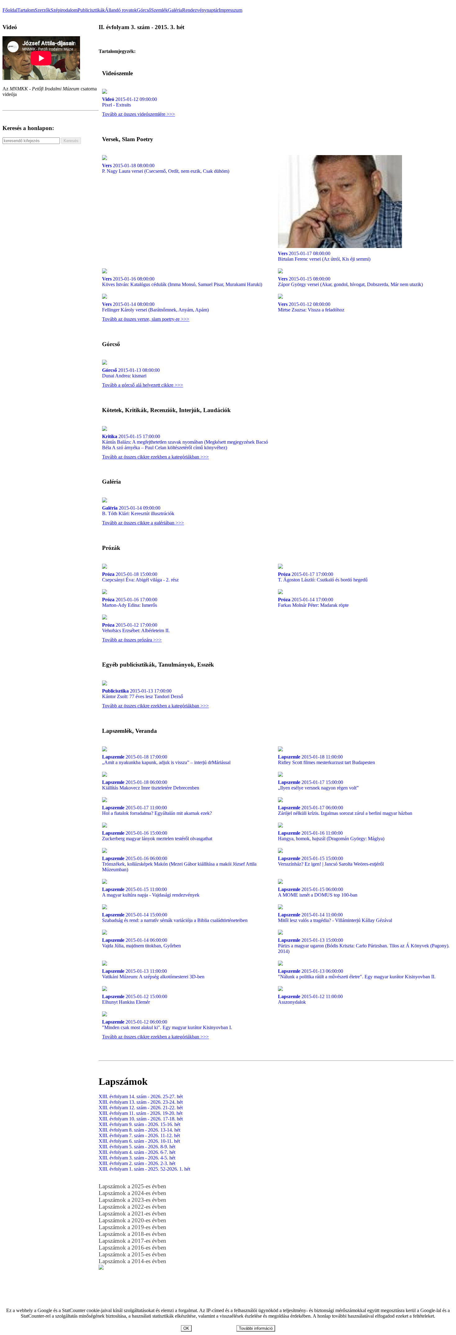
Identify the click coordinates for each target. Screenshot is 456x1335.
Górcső (144, 10)
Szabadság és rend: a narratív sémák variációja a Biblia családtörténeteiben (175, 917)
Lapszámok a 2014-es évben (132, 1261)
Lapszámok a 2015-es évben (132, 1254)
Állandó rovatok (121, 10)
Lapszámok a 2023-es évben (132, 1200)
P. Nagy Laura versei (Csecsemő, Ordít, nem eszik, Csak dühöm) (165, 168)
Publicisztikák (91, 10)
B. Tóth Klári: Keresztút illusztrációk (138, 510)
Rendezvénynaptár (200, 10)
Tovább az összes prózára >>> (132, 639)
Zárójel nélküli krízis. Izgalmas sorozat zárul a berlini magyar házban (345, 810)
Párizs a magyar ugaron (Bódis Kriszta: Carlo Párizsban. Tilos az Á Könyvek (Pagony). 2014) (363, 945)
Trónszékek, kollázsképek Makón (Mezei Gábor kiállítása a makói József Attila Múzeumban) (179, 864)
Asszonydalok (310, 999)
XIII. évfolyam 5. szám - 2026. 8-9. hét (137, 1146)
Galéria (175, 10)
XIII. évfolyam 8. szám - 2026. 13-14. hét (139, 1130)
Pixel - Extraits (129, 102)
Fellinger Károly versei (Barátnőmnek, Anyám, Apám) (155, 307)
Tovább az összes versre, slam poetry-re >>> (145, 319)
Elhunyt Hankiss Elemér (134, 999)
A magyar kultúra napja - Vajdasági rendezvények (150, 892)
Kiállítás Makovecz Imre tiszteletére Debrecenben (150, 785)
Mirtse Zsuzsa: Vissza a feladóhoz (311, 307)
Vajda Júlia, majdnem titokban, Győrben (141, 942)
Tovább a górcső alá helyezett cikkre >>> (142, 385)
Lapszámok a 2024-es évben (132, 1193)
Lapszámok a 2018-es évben (132, 1234)
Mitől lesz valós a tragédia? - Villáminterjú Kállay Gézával (335, 917)
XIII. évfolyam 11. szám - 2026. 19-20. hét (140, 1113)
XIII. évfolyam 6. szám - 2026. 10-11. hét (139, 1141)
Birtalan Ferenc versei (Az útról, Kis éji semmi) (324, 256)
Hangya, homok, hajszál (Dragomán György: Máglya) (331, 835)
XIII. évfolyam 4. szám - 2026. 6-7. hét (137, 1152)
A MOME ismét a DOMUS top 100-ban (317, 892)
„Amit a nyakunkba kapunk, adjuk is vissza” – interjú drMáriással (166, 759)
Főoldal (9, 10)
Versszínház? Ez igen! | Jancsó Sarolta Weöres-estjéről (331, 861)
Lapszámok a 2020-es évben (132, 1220)
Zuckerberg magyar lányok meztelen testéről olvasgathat (157, 835)
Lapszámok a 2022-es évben (132, 1206)
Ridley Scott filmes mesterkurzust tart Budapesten (326, 759)
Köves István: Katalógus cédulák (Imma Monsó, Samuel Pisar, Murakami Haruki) (182, 281)
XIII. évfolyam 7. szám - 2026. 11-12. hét (139, 1135)
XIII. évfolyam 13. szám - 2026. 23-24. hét (141, 1102)
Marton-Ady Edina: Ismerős (129, 602)
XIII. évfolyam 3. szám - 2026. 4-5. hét (137, 1157)
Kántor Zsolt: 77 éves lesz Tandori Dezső (142, 693)
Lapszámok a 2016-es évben (132, 1247)
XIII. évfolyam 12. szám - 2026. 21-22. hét (141, 1107)
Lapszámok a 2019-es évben (132, 1227)
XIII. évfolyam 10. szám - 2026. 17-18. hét (141, 1118)
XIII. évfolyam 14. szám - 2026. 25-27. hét (141, 1096)
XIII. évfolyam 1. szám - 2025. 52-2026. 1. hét (144, 1169)
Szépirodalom (64, 10)
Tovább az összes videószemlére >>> (138, 114)
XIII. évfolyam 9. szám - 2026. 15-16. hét (139, 1124)
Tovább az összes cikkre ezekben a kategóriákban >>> (155, 456)
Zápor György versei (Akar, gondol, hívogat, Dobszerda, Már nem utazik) (350, 281)
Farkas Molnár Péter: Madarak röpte (313, 602)
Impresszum (230, 10)
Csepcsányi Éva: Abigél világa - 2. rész (140, 577)
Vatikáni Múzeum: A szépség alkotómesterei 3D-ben (153, 973)
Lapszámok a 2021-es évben (132, 1213)
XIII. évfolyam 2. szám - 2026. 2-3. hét (137, 1163)
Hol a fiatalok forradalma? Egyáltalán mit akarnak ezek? (157, 810)
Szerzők (43, 10)
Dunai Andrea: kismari (131, 372)
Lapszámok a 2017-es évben (132, 1240)
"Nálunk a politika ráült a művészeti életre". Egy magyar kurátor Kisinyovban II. (357, 973)
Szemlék (159, 10)
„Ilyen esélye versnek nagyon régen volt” (318, 785)
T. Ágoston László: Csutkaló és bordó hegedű (323, 577)
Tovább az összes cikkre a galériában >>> (143, 522)
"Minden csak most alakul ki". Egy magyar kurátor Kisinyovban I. (167, 1024)
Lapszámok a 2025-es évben (132, 1186)
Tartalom (26, 10)
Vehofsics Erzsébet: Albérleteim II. (136, 627)
